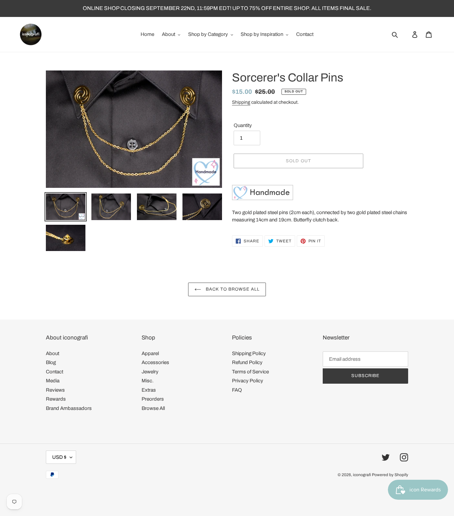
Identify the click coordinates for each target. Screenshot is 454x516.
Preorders (153, 399)
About (52, 353)
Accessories (155, 362)
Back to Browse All (232, 289)
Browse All (153, 408)
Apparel (150, 353)
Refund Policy (247, 362)
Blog (51, 362)
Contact (54, 371)
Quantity (243, 125)
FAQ (237, 390)
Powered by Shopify (390, 474)
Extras (149, 390)
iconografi (362, 474)
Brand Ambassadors (69, 408)
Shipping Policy (249, 353)
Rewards (56, 399)
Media (52, 380)
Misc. (148, 380)
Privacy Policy (247, 380)
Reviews (55, 390)
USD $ (59, 457)
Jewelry (150, 371)
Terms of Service (250, 371)
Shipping (241, 102)
